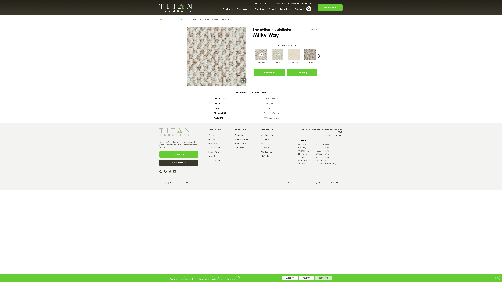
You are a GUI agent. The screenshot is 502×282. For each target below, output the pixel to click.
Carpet (177, 19)
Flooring (169, 19)
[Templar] (277, 54)
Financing (302, 72)
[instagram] (170, 171)
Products (184, 19)
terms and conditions (210, 279)
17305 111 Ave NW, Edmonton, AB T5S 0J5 (292, 3)
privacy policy (189, 279)
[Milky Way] (261, 54)
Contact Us (269, 72)
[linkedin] (175, 171)
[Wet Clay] (310, 54)
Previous (252, 52)
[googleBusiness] (166, 171)
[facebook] (161, 171)
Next (319, 52)
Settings (323, 278)
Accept (290, 278)
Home (161, 19)
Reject (306, 278)
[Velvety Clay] (293, 54)
